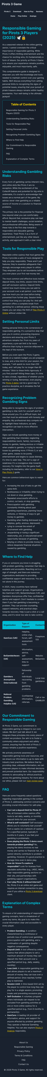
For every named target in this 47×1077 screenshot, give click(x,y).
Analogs (33, 16)
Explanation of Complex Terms (20, 159)
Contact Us (23, 1064)
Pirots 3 (7, 11)
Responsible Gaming (23, 1047)
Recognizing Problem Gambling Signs (23, 134)
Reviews (39, 11)
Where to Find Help (15, 140)
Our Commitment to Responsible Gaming (21, 147)
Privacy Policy (23, 1051)
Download (17, 11)
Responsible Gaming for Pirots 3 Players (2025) (21, 112)
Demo (13, 16)
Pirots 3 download (34, 891)
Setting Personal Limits (16, 129)
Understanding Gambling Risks (20, 118)
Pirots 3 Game (12, 4)
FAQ (8, 153)
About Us (23, 1042)
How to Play (28, 11)
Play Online (22, 16)
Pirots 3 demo (12, 383)
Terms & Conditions (23, 1055)
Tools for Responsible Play (18, 124)
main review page (35, 781)
